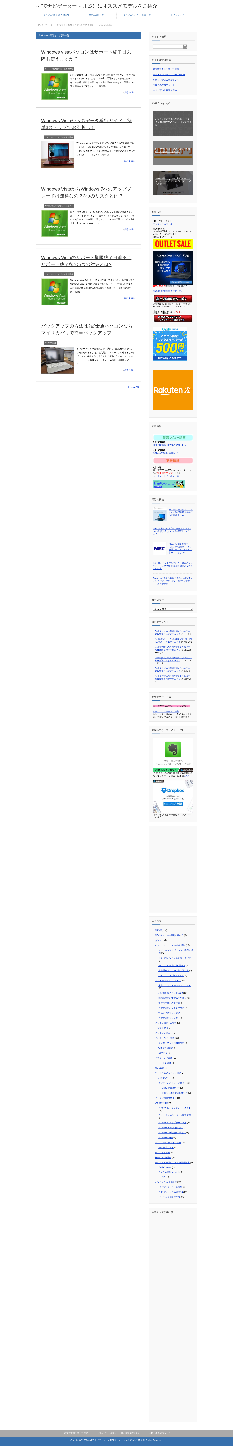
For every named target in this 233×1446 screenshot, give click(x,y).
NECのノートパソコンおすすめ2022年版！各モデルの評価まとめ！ (181, 512)
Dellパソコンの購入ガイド (171, 975)
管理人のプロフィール (164, 85)
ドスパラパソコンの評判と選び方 (174, 958)
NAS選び (159, 930)
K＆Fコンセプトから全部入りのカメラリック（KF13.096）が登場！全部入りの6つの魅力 (173, 566)
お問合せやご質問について (166, 80)
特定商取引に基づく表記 (76, 1433)
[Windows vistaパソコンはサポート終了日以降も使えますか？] (54, 98)
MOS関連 (159, 1068)
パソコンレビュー (163, 1033)
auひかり (162, 1053)
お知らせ (159, 940)
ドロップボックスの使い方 (175, 1093)
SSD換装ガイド (166, 1147)
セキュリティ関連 (163, 1058)
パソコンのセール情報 (166, 1023)
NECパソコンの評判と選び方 (169, 935)
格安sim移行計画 (163, 1157)
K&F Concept (164, 1167)
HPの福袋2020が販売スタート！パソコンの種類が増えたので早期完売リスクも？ (172, 531)
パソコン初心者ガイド (166, 1098)
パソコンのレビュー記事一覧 (137, 15)
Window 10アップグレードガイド (59, 206)
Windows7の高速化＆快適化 (172, 1132)
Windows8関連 (165, 1137)
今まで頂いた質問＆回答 (165, 90)
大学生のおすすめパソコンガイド (174, 985)
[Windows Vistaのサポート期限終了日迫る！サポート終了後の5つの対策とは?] (54, 303)
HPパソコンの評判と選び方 (171, 965)
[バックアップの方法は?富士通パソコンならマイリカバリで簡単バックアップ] (57, 372)
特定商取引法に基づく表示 (166, 69)
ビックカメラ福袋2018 (169, 1197)
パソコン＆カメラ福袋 (166, 1182)
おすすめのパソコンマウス (171, 1008)
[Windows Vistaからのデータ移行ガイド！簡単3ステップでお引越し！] (57, 166)
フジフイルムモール (162, 224)
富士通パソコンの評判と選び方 (173, 970)
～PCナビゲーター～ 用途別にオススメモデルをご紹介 (96, 6)
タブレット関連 (162, 1152)
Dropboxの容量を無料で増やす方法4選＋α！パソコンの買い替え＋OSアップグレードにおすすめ (173, 581)
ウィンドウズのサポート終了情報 (59, 69)
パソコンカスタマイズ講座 (168, 1142)
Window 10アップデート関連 (172, 1122)
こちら (187, 776)
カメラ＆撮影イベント (169, 1172)
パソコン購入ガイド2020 (170, 993)
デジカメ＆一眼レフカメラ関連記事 (172, 1162)
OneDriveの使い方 (171, 1088)
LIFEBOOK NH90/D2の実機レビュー (171, 445)
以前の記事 (133, 387)
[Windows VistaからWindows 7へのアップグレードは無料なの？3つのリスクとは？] (54, 235)
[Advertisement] (173, 869)
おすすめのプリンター (169, 1018)
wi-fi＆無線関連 (165, 1048)
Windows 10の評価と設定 (170, 1127)
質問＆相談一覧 (96, 15)
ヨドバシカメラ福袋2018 (170, 1192)
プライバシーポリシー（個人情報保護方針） (118, 1433)
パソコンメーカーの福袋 (170, 1187)
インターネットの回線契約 (171, 1043)
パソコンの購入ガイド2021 (56, 15)
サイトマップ (177, 15)
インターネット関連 (164, 1038)
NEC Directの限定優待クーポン (168, 291)
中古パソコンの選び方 (169, 1003)
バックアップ (164, 1078)
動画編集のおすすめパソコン (172, 998)
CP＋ (164, 1177)
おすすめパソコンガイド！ (168, 980)
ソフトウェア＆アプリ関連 (168, 1073)
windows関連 (50, 343)
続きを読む (129, 92)
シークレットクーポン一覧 (166, 476)
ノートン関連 (164, 1063)
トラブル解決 (161, 1028)
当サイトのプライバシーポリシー (169, 74)
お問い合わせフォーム (160, 1433)
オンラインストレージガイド (172, 1083)
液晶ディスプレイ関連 (169, 1013)
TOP (67, 25)
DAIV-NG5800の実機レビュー (167, 453)
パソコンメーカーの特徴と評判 (170, 945)
